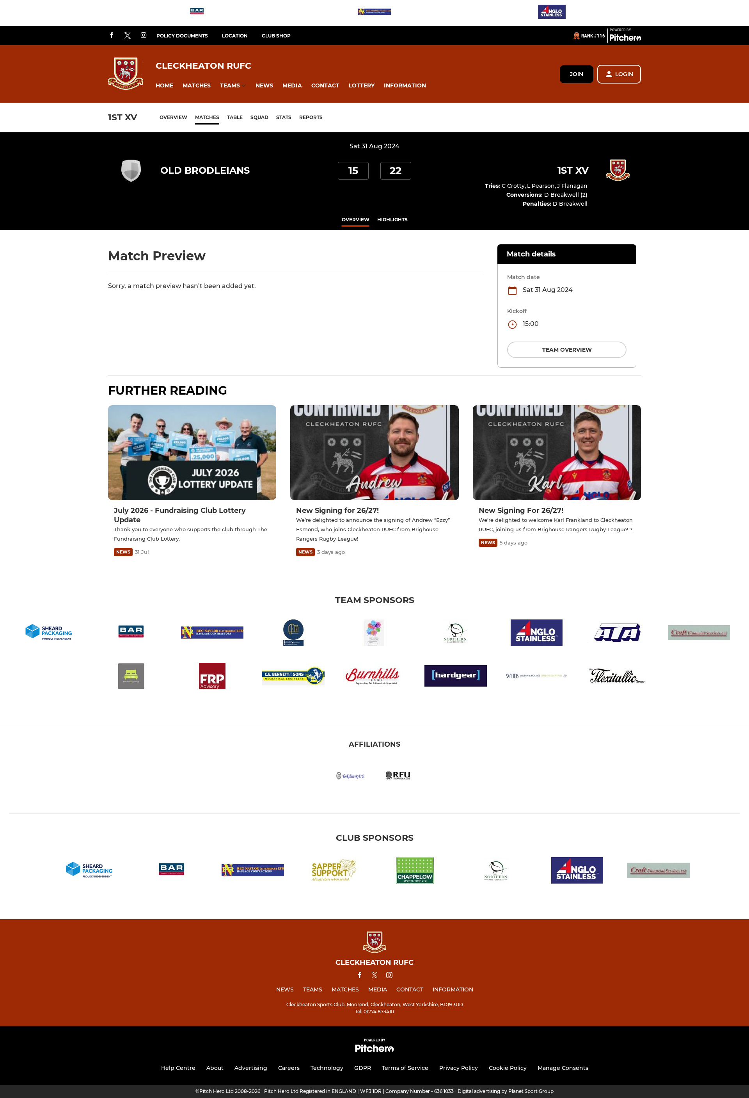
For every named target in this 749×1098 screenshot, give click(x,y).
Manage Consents (563, 1067)
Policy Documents (182, 36)
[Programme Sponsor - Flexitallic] (618, 677)
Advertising (250, 1067)
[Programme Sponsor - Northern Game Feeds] (455, 634)
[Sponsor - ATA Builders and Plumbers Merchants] (618, 634)
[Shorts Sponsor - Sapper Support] (334, 871)
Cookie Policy (508, 1067)
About (215, 1067)
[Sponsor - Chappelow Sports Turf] (415, 871)
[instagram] (143, 36)
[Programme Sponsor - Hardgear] (455, 677)
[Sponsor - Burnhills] (374, 677)
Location (235, 36)
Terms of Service (405, 1067)
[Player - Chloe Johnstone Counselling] (374, 634)
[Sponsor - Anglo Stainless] (552, 13)
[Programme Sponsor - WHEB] (537, 677)
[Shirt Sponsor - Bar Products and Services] (197, 13)
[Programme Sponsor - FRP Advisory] (212, 677)
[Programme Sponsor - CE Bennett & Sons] (293, 677)
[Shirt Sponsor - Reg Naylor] (374, 13)
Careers (289, 1067)
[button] (164, 85)
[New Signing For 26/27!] (557, 452)
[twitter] (127, 36)
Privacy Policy (458, 1067)
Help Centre (178, 1067)
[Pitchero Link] (625, 39)
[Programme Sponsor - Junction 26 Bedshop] (131, 677)
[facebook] (111, 36)
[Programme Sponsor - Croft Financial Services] (699, 634)
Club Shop (276, 36)
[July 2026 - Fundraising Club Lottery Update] (192, 452)
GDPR (362, 1067)
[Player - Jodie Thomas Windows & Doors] (293, 634)
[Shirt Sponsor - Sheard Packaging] (50, 634)
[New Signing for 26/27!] (374, 452)
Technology (327, 1067)
